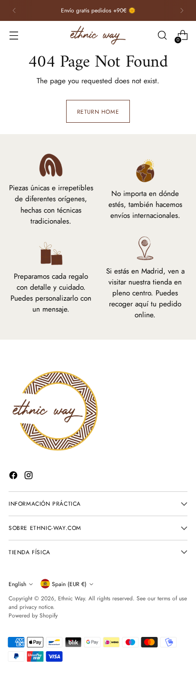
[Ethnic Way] (98, 35)
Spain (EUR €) (69, 584)
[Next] (181, 10)
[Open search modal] (162, 35)
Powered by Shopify (33, 615)
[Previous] (14, 10)
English (17, 584)
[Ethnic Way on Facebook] (14, 476)
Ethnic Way (71, 598)
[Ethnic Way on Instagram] (29, 476)
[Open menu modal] (13, 35)
